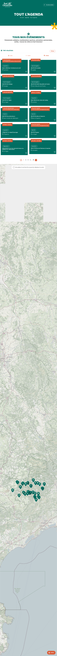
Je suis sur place (49, 4)
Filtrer (52, 51)
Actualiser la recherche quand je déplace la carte (29, 167)
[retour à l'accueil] (7, 4)
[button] (33, 480)
